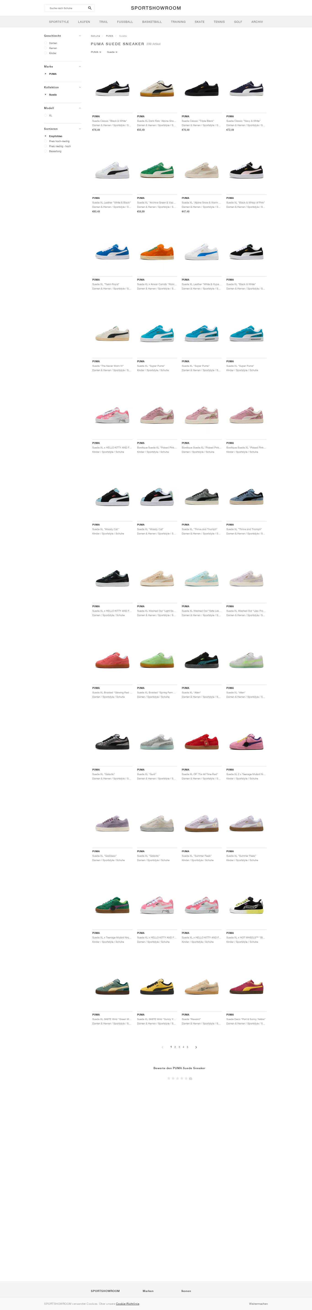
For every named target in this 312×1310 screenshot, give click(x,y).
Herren (53, 48)
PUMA (53, 74)
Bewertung (55, 151)
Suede (53, 94)
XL (50, 115)
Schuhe (95, 35)
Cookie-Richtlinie (127, 1303)
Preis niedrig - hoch (60, 146)
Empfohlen (55, 136)
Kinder (52, 53)
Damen (53, 43)
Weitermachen (258, 1303)
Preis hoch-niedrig (59, 141)
